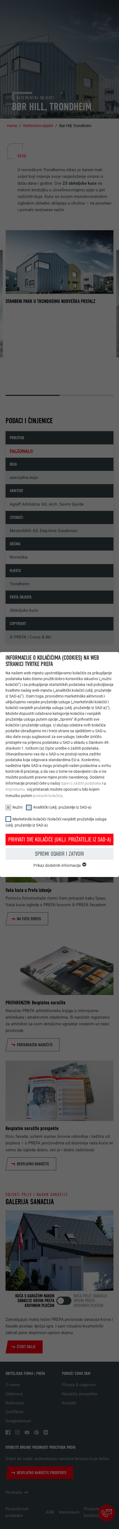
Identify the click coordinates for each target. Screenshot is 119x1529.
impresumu (15, 789)
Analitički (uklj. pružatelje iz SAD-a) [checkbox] (62, 807)
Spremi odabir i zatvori (59, 853)
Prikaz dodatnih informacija (57, 865)
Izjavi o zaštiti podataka (81, 783)
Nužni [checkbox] (17, 807)
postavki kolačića (48, 795)
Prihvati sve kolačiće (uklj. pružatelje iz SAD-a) (59, 839)
